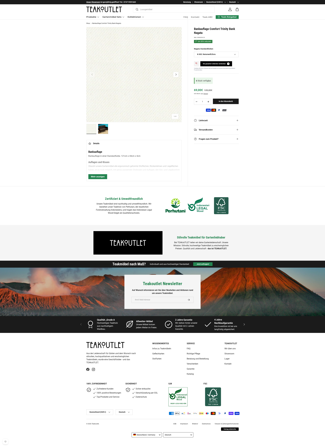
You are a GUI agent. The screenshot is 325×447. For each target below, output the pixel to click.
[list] (134, 74)
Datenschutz (206, 424)
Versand (205, 93)
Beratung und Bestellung (198, 358)
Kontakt (195, 17)
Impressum (184, 424)
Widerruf (195, 424)
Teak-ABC (207, 17)
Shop (88, 23)
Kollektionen (134, 17)
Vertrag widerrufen (230, 429)
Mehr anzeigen (98, 176)
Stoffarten (156, 358)
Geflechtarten (158, 353)
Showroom (198, 2)
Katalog (190, 374)
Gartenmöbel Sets (111, 17)
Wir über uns (230, 348)
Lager (227, 358)
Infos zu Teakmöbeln (161, 348)
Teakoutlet (95, 424)
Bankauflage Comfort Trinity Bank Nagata (106, 23)
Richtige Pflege (193, 353)
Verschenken (192, 364)
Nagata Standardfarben (203, 49)
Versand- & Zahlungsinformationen (227, 424)
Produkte (91, 17)
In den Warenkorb (226, 101)
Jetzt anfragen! (203, 264)
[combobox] (174, 9)
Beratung (187, 2)
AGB (174, 424)
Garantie (190, 369)
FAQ (185, 17)
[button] (237, 9)
